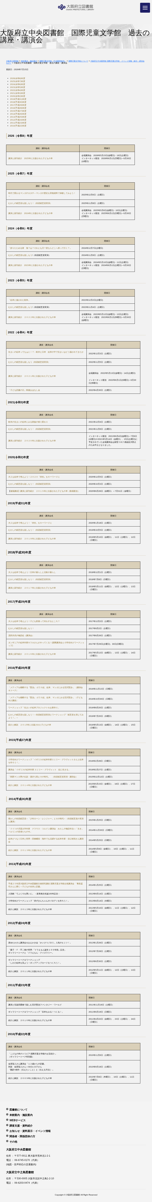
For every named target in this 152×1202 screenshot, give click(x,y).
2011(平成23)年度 (18, 123)
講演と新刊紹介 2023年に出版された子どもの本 (30, 265)
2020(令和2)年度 (17, 96)
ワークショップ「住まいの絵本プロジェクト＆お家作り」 (34, 708)
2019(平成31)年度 (18, 99)
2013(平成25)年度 (18, 117)
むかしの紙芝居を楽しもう (20, 255)
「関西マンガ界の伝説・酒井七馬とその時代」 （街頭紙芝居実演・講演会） (43, 777)
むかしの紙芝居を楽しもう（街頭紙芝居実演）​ (29, 362)
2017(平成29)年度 (18, 105)
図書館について (19, 1109)
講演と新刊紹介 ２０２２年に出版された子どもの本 (32, 317)
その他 (13, 1141)
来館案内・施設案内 (21, 1114)
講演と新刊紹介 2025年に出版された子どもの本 (30, 158)
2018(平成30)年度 (18, 102)
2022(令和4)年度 (17, 90)
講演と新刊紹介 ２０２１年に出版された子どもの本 (32, 376)
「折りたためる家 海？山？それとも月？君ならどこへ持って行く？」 (40, 248)
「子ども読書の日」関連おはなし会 (24, 390)
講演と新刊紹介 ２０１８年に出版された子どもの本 (32, 539)
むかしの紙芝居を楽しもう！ (21, 628)
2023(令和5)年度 (17, 87)
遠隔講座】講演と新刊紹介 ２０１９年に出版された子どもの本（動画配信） (45, 491)
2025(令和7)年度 (17, 81)
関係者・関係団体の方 (22, 1136)
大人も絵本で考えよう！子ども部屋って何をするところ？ (34, 621)
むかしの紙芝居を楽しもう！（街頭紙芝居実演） (30, 203)
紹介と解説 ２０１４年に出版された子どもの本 (30, 785)
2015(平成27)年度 (18, 111)
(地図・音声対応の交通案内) (21, 1164)
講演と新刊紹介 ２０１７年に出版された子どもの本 (32, 588)
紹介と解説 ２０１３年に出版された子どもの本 (30, 850)
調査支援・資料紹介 (21, 1125)
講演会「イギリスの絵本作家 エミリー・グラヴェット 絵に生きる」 (39, 770)
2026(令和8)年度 (17, 78)
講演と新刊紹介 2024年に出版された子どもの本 (30, 213)
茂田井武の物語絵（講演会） (21, 635)
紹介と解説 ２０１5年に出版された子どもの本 (29, 725)
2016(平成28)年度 (18, 108)
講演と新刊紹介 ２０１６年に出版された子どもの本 (32, 654)
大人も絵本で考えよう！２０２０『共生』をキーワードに (34, 477)
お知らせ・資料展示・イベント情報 (30, 1130)
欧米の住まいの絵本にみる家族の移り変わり (28, 422)
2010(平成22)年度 (18, 126)
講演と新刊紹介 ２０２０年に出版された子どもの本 (32, 441)
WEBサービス (18, 1120)
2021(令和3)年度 (17, 93)
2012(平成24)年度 (18, 120)
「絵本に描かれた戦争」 (19, 300)
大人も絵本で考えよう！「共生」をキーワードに (30, 523)
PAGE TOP (144, 1160)
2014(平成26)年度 (18, 114)
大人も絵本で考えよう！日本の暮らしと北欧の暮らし (32, 572)
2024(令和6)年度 (17, 84)
